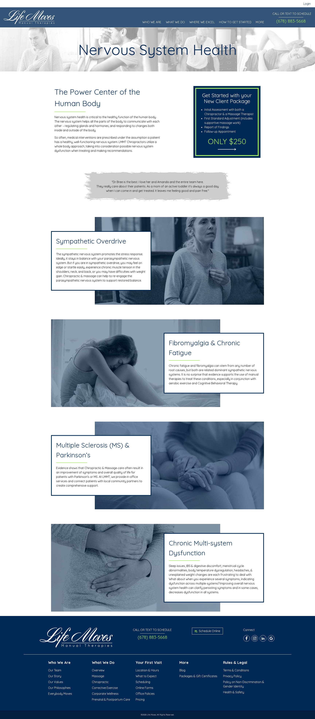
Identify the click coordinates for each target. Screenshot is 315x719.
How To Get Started (235, 22)
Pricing (140, 699)
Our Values (55, 682)
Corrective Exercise (105, 688)
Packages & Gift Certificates (198, 676)
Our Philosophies (59, 688)
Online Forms (144, 688)
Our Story (54, 676)
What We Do (175, 22)
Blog (182, 670)
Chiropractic (100, 682)
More (260, 22)
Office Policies (145, 693)
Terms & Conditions (236, 670)
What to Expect (146, 676)
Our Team (54, 670)
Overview (98, 670)
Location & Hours (147, 670)
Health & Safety (233, 692)
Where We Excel (202, 22)
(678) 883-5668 (291, 21)
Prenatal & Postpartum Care (111, 699)
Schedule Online (209, 631)
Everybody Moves (60, 693)
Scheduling (143, 682)
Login (307, 3)
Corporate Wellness (105, 693)
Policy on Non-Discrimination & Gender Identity (243, 684)
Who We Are (152, 22)
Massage (98, 676)
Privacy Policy (232, 676)
